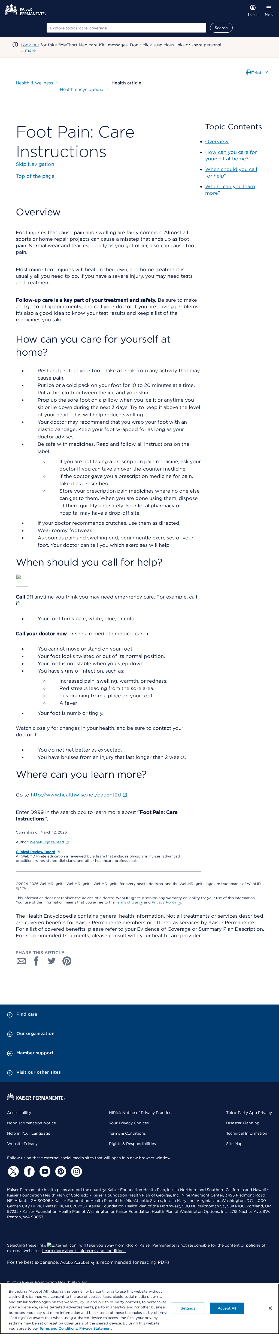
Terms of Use (127, 902)
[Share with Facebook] (36, 961)
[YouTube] (44, 1171)
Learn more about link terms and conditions (84, 1250)
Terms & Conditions (127, 1133)
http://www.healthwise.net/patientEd (76, 795)
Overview (217, 141)
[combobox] (126, 28)
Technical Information (246, 1133)
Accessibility (19, 1112)
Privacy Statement (95, 1328)
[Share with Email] (21, 961)
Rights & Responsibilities (132, 1143)
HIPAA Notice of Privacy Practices (141, 1112)
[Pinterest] (59, 1171)
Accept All (227, 1308)
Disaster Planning (242, 1123)
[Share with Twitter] (51, 961)
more (30, 50)
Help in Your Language (28, 1133)
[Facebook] (28, 1171)
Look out (30, 44)
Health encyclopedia (82, 89)
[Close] (270, 1308)
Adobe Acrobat (74, 1262)
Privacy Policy (164, 902)
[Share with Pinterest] (67, 961)
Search (221, 28)
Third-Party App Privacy (249, 1112)
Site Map (234, 1143)
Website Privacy (22, 1143)
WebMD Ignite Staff (47, 842)
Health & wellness (34, 83)
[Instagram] (75, 1171)
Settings (188, 1308)
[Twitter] (12, 1171)
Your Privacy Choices (129, 1123)
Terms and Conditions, (59, 1328)
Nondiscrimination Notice (31, 1123)
